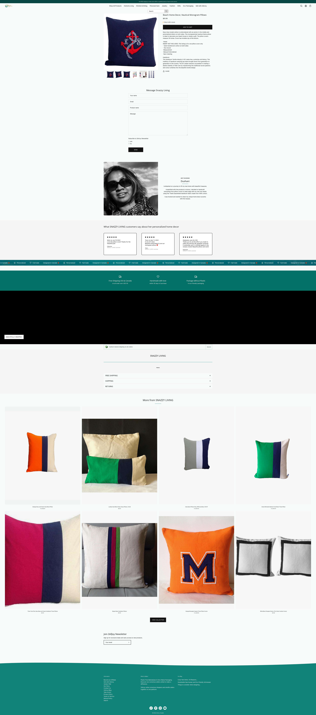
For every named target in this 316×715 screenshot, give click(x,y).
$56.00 (119, 508)
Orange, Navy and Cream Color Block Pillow (43, 506)
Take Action (107, 692)
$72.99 (273, 612)
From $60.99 (196, 612)
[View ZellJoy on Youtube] (165, 708)
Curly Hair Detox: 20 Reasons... (187, 680)
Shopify (162, 713)
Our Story (107, 686)
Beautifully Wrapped (14, 337)
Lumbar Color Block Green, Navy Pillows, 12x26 (120, 506)
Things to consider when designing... (189, 685)
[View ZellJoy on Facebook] (151, 708)
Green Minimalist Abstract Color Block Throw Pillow (273, 506)
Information (107, 676)
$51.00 (42, 612)
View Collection (158, 620)
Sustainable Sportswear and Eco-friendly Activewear (194, 682)
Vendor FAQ (107, 684)
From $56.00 (42, 508)
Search (106, 700)
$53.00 (119, 612)
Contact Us (107, 688)
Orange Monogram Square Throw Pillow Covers (196, 611)
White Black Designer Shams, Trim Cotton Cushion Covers (273, 611)
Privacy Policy (108, 694)
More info (209, 346)
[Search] (166, 11)
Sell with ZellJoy (109, 682)
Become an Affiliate (110, 680)
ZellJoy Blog (107, 690)
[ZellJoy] (8, 5)
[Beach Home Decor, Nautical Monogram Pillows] (110, 74)
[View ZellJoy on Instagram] (160, 708)
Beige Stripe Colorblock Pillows (119, 611)
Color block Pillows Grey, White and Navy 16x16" (196, 506)
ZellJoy (158, 713)
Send (136, 150)
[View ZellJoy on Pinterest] (155, 708)
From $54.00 (196, 508)
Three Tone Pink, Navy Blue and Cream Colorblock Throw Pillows (43, 611)
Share (167, 71)
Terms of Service (109, 696)
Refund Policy (108, 698)
